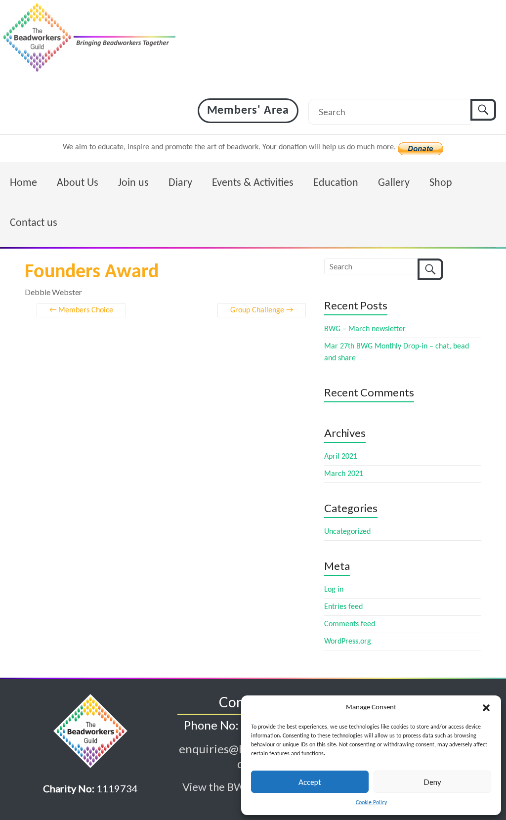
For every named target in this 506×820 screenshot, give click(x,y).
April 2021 (340, 457)
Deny (432, 781)
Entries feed (343, 607)
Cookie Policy (371, 803)
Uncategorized (347, 532)
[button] (486, 708)
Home (23, 183)
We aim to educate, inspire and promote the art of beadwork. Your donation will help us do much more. (230, 147)
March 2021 (343, 474)
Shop (440, 183)
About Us (77, 183)
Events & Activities (253, 183)
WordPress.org (347, 642)
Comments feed (349, 624)
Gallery (394, 183)
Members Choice (81, 310)
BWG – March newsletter (365, 329)
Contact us (33, 223)
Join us (133, 183)
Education (335, 183)
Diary (180, 183)
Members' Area (248, 111)
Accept (309, 781)
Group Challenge (261, 310)
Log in (333, 590)
